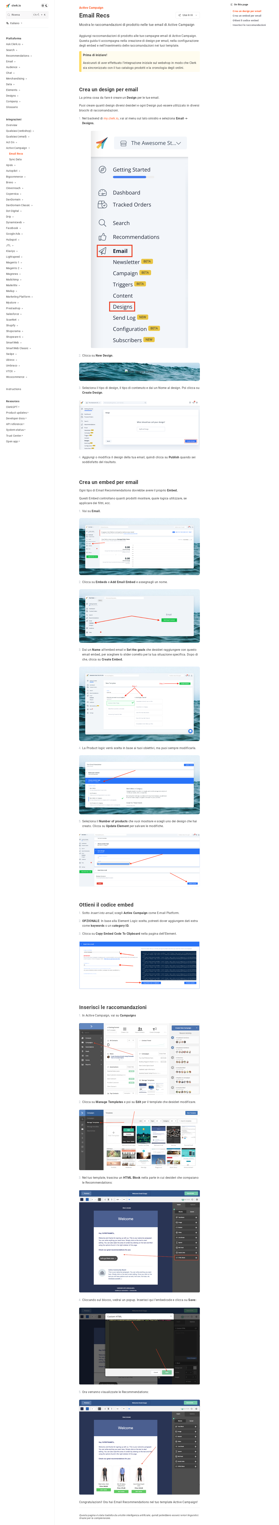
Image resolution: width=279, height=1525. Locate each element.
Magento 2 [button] (12, 268)
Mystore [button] (11, 302)
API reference (14, 424)
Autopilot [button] (11, 170)
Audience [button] (11, 67)
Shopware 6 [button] (13, 336)
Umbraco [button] (11, 365)
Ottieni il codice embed (246, 20)
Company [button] (12, 101)
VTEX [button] (9, 371)
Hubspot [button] (11, 239)
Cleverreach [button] (13, 188)
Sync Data (15, 159)
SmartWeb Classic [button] (17, 348)
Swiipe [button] (10, 353)
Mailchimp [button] (12, 279)
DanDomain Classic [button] (18, 205)
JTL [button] (8, 245)
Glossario (12, 107)
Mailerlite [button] (11, 285)
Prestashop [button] (13, 308)
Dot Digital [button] (12, 210)
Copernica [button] (12, 193)
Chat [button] (9, 72)
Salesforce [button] (12, 313)
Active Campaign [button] (16, 147)
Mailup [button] (10, 290)
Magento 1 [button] (12, 262)
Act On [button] (10, 142)
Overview (11, 125)
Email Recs (16, 153)
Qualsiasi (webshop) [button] (18, 130)
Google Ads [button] (13, 233)
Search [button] (10, 50)
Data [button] (9, 84)
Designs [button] (11, 95)
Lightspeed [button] (13, 256)
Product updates (16, 412)
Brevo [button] (9, 182)
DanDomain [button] (13, 199)
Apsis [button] (9, 165)
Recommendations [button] (17, 55)
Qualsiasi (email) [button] (16, 136)
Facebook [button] (12, 228)
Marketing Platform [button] (18, 296)
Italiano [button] (15, 23)
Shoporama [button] (13, 331)
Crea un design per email (247, 11)
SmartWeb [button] (12, 342)
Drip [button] (8, 216)
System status (15, 429)
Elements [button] (11, 89)
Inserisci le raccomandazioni (249, 25)
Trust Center (13, 435)
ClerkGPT (12, 406)
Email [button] (9, 61)
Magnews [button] (12, 273)
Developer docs (15, 418)
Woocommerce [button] (15, 376)
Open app (12, 441)
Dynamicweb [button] (14, 222)
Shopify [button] (10, 325)
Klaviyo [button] (10, 251)
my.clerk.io (111, 118)
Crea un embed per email (247, 15)
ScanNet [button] (11, 319)
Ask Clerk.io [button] (13, 44)
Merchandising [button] (15, 78)
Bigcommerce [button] (14, 176)
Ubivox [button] (10, 359)
